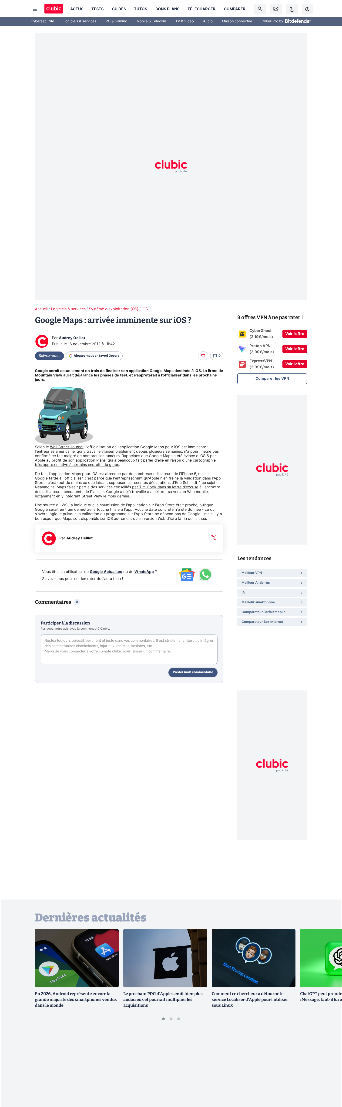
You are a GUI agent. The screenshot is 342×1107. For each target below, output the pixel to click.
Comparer (234, 9)
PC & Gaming (116, 21)
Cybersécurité (42, 21)
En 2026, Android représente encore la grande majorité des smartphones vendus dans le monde (76, 999)
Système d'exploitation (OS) (113, 309)
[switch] (292, 9)
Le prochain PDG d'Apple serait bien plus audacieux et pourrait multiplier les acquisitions (163, 999)
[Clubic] (53, 9)
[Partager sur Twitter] (330, 1082)
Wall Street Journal (66, 447)
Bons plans (167, 9)
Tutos (140, 9)
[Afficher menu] (35, 9)
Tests (97, 9)
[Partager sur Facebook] (330, 1067)
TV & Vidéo (184, 21)
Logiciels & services (80, 21)
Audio (208, 21)
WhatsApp (144, 572)
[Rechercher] (260, 9)
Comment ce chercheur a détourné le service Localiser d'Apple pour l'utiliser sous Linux (250, 999)
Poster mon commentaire (193, 672)
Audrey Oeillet (72, 338)
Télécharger (201, 9)
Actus (76, 9)
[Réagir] (203, 356)
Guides (119, 9)
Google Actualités (106, 572)
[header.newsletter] (276, 9)
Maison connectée (237, 21)
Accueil (41, 309)
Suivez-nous (49, 356)
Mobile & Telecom (151, 21)
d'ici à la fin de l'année (186, 519)
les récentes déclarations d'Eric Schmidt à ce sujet (171, 483)
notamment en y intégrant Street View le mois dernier (82, 496)
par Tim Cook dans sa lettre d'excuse (165, 487)
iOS (145, 309)
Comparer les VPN (272, 378)
